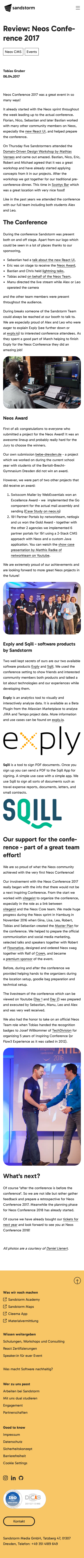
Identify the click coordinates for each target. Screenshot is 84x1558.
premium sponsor (19, 959)
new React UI (35, 131)
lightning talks (52, 271)
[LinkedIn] (13, 1478)
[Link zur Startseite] (19, 8)
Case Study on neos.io (42, 511)
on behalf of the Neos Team (48, 276)
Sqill (50, 666)
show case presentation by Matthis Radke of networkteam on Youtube (42, 550)
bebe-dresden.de (48, 454)
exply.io (13, 333)
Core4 (40, 953)
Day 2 (54, 999)
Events (32, 52)
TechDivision (61, 1030)
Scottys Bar (60, 184)
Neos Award (66, 265)
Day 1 (38, 999)
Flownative (15, 948)
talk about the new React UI (53, 260)
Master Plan (64, 926)
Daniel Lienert (57, 1248)
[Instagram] (6, 1478)
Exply (35, 666)
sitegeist (29, 898)
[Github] (21, 1478)
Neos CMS (13, 52)
